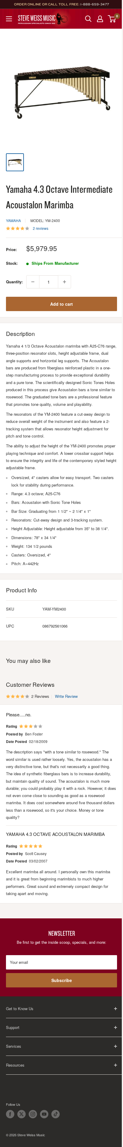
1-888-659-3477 (94, 4)
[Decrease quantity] (33, 282)
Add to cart (61, 304)
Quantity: (14, 282)
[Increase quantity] (64, 282)
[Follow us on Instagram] (33, 1114)
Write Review (66, 696)
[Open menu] (9, 18)
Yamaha (13, 220)
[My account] (100, 19)
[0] (112, 18)
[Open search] (88, 19)
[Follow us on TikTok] (55, 1114)
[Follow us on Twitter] (21, 1114)
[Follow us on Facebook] (10, 1114)
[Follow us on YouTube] (44, 1114)
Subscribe (61, 980)
